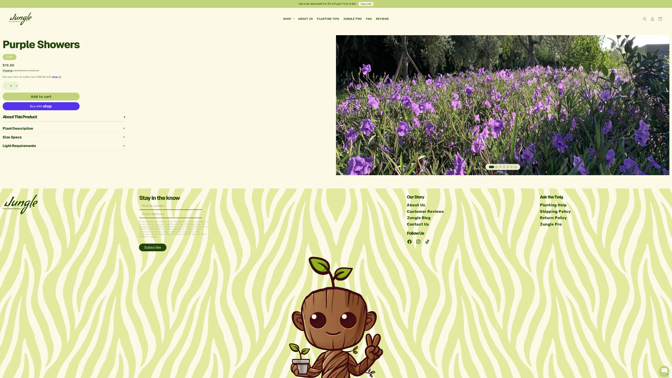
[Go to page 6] (511, 167)
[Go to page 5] (508, 167)
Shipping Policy (555, 211)
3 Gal (9, 56)
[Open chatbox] (664, 371)
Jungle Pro (551, 224)
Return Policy (553, 217)
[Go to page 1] (491, 167)
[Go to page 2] (496, 167)
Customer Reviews (425, 211)
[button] (288, 19)
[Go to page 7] (515, 167)
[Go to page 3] (500, 167)
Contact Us (418, 224)
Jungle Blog (419, 217)
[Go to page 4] (504, 167)
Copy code (365, 4)
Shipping (7, 70)
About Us (416, 205)
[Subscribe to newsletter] (152, 247)
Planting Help (553, 205)
